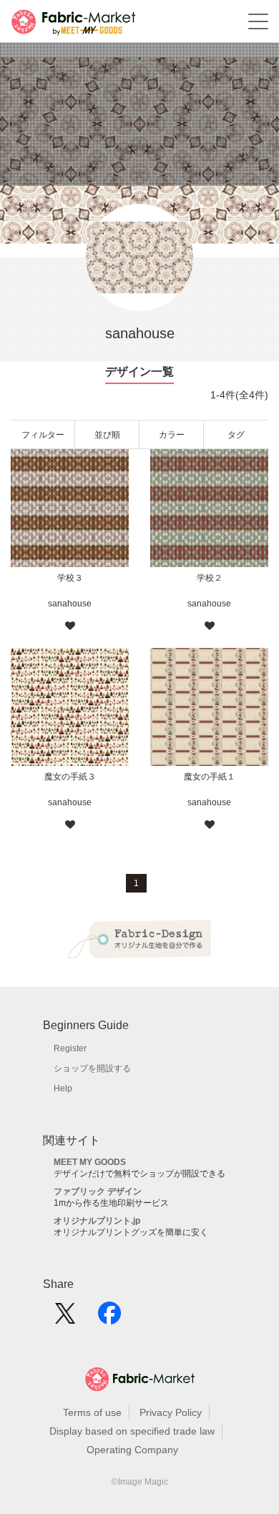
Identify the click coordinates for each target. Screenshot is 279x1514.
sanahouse (70, 604)
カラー (172, 435)
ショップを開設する (92, 1068)
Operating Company (132, 1449)
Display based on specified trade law (132, 1431)
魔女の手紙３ (70, 777)
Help (63, 1088)
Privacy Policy (171, 1412)
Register (70, 1048)
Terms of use (92, 1412)
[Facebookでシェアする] (109, 1318)
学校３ (70, 578)
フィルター (42, 435)
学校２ (209, 578)
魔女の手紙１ (209, 777)
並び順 (107, 435)
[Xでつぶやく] (65, 1318)
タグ (236, 435)
